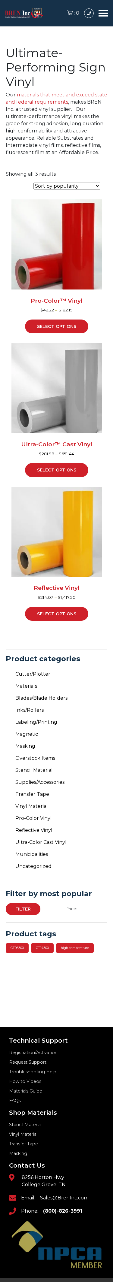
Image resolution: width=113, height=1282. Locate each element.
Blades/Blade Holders (41, 698)
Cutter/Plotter (32, 674)
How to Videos (25, 1081)
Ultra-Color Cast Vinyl (41, 842)
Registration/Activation (33, 1052)
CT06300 (17, 948)
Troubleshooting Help (32, 1071)
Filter (23, 909)
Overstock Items (35, 758)
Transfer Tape (32, 794)
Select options (56, 326)
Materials (26, 686)
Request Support (27, 1062)
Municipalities (31, 854)
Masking (25, 746)
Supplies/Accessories (39, 782)
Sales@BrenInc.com (64, 1198)
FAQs (15, 1100)
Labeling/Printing (36, 722)
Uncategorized (33, 866)
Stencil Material (34, 770)
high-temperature (75, 948)
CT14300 (42, 948)
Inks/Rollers (29, 710)
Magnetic (26, 734)
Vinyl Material (31, 806)
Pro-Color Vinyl (33, 818)
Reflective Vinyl (33, 830)
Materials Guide (25, 1091)
